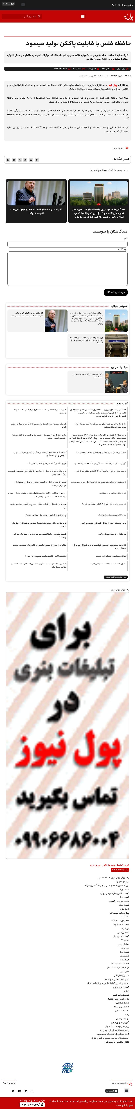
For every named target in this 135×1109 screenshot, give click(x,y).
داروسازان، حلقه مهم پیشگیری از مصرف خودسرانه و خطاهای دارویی (39, 524)
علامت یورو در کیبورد (119, 901)
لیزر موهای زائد (121, 882)
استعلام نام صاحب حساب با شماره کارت (110, 1038)
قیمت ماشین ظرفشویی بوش (114, 893)
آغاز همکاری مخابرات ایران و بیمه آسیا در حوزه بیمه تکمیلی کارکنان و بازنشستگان (40, 454)
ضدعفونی (124, 956)
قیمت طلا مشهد (121, 925)
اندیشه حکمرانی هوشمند (117, 979)
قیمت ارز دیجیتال (120, 936)
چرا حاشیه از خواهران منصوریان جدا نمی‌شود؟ (46, 515)
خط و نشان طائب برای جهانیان (112, 493)
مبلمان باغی (123, 944)
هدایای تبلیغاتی (121, 975)
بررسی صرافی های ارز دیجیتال (114, 1030)
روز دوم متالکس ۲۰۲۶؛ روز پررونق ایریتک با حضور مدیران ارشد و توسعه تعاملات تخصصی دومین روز (37, 495)
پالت (127, 1014)
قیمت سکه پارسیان (119, 964)
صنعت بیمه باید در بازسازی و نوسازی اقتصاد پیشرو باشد (100, 452)
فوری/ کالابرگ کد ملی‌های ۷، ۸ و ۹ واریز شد (46, 463)
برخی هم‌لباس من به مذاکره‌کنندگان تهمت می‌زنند (103, 523)
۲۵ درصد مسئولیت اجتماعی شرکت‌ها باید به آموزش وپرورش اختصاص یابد (99, 546)
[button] (23, 4)
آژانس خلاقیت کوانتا (30, 1104)
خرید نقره (124, 909)
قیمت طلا (124, 897)
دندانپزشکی (123, 932)
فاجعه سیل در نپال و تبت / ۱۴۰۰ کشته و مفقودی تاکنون (100, 471)
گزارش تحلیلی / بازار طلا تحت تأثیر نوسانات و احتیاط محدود (100, 463)
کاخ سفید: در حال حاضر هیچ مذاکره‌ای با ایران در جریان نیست (98, 482)
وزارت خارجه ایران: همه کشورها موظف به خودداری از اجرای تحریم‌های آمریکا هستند (86, 340)
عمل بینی (124, 972)
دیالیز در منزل (122, 1018)
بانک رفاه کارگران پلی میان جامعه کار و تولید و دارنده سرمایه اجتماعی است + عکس (39, 436)
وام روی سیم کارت (120, 921)
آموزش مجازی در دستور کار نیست (111, 556)
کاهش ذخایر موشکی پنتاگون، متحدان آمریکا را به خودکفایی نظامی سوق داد (38, 565)
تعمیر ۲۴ (125, 940)
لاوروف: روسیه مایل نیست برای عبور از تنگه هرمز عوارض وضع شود (38, 425)
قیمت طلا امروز (122, 1003)
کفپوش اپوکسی (120, 995)
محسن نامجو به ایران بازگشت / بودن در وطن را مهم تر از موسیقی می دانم (40, 484)
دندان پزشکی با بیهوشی (117, 1042)
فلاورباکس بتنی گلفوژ (118, 999)
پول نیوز (113, 85)
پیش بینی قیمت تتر (119, 913)
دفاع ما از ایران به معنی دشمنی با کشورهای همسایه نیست (39, 545)
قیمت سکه (123, 905)
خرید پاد (125, 929)
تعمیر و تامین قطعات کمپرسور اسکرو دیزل (108, 983)
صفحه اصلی (125, 76)
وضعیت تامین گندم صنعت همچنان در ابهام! (45, 556)
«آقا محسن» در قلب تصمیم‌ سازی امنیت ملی (88, 376)
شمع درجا (124, 889)
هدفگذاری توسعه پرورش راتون (112, 534)
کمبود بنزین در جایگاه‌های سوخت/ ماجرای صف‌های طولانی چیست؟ (39, 535)
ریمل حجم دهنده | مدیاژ (117, 1026)
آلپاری (126, 991)
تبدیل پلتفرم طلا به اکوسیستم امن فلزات (108, 564)
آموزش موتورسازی (120, 1022)
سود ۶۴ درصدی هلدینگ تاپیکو (112, 515)
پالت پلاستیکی (122, 1011)
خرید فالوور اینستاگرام (118, 968)
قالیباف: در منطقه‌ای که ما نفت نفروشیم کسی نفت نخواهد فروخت (27, 315)
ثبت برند (125, 948)
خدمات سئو (104, 878)
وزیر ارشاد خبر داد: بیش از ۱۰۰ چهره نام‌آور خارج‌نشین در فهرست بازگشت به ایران (37, 473)
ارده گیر (125, 917)
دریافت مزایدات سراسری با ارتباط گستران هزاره (107, 885)
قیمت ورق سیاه (121, 1007)
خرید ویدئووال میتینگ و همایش (113, 1034)
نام (126, 238)
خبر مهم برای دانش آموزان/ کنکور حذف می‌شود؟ (104, 504)
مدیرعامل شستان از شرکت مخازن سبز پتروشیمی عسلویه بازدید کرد (38, 506)
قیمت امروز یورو (121, 987)
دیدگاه (123, 249)
